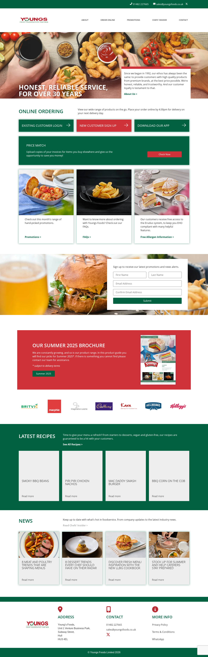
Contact (183, 20)
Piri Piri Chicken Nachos (77, 482)
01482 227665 (114, 624)
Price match (36, 145)
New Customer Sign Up (98, 126)
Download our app (153, 126)
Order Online (107, 20)
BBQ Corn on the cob (168, 480)
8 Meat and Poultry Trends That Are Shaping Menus (37, 565)
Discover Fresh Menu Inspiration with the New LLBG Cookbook (125, 565)
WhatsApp (158, 639)
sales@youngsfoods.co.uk (121, 629)
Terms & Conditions (163, 632)
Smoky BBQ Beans (35, 480)
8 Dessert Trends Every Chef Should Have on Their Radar (81, 565)
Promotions (133, 20)
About (84, 20)
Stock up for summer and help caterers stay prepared (168, 565)
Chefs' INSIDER (159, 20)
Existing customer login (42, 126)
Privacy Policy (160, 624)
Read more (28, 496)
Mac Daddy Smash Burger (122, 482)
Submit (147, 300)
